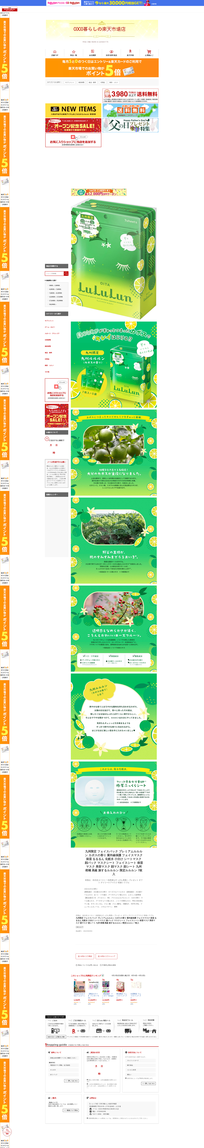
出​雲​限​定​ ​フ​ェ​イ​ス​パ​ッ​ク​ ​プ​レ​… (136, 996)
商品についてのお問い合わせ (88, 965)
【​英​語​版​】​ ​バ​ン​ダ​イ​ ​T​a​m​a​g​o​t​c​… (107, 996)
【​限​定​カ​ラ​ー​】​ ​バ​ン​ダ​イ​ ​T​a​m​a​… (93, 996)
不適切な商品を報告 (109, 965)
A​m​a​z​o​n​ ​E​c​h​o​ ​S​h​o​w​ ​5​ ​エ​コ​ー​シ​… (79, 996)
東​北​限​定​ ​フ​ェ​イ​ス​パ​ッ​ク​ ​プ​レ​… (121, 996)
